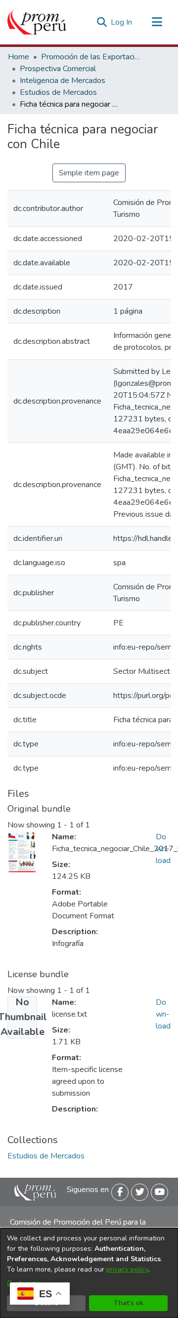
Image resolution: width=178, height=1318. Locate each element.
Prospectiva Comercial (58, 68)
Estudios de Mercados (58, 92)
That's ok (128, 1303)
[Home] (36, 22)
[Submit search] (101, 22)
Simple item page (89, 172)
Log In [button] (122, 22)
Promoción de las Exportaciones (90, 56)
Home (18, 56)
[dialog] (89, 1273)
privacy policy (127, 1269)
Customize (23, 1283)
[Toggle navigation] (157, 22)
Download (163, 848)
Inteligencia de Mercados (62, 80)
